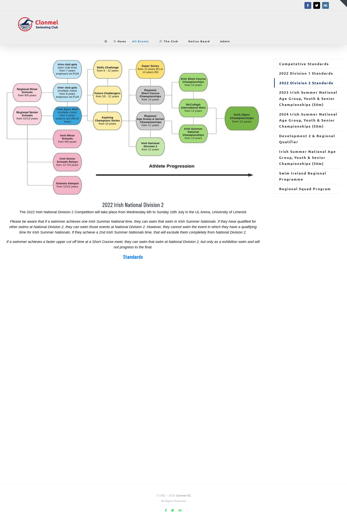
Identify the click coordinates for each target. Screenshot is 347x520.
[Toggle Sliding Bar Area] (343, 3)
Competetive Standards (304, 63)
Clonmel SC (183, 495)
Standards (133, 256)
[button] (241, 41)
